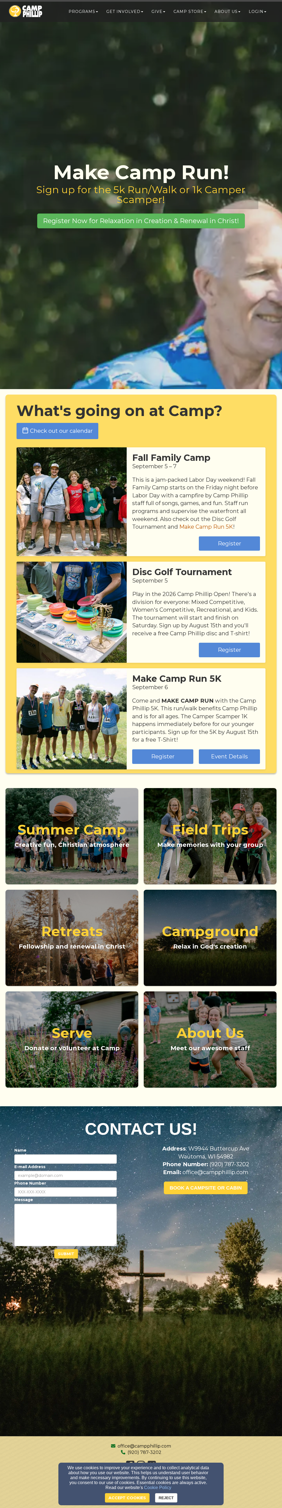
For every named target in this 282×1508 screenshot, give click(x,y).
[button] (141, 221)
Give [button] (156, 11)
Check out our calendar (61, 431)
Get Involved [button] (123, 11)
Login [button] (256, 11)
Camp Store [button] (188, 11)
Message (23, 1199)
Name (20, 1150)
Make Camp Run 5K (206, 526)
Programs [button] (82, 11)
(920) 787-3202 (144, 1452)
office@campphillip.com (144, 1446)
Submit (66, 1253)
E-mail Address (29, 1166)
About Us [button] (226, 11)
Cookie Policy (157, 1487)
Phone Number (30, 1183)
